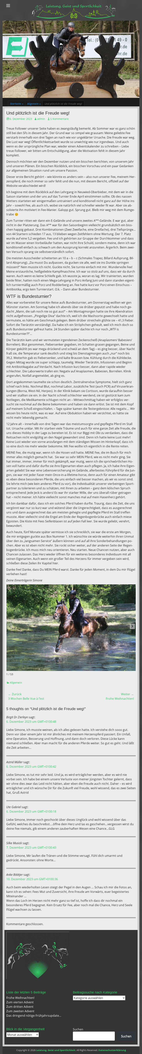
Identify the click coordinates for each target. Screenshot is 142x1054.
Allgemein (34, 103)
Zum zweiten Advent (20, 1011)
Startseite (16, 103)
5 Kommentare (59, 119)
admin (41, 119)
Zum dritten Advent (19, 1007)
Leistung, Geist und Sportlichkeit (55, 1050)
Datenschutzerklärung (112, 1050)
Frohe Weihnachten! (20, 998)
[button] (132, 626)
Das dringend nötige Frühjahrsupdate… (33, 1016)
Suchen (78, 1029)
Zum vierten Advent (20, 1002)
